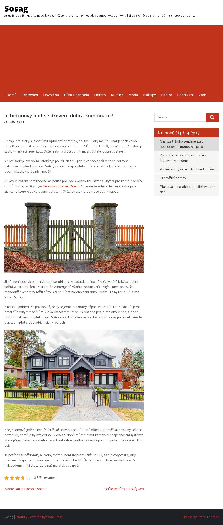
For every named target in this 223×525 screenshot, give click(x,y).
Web (202, 95)
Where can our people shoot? (25, 488)
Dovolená (51, 95)
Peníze (166, 95)
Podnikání (185, 95)
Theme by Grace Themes (200, 517)
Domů (12, 95)
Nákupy (149, 95)
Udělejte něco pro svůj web (124, 488)
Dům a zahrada (76, 95)
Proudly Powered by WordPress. (39, 517)
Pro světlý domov (173, 178)
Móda (133, 95)
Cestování (30, 95)
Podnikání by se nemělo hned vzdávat (188, 169)
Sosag (16, 8)
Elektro (100, 95)
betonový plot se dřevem (61, 186)
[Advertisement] (111, 55)
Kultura (117, 95)
